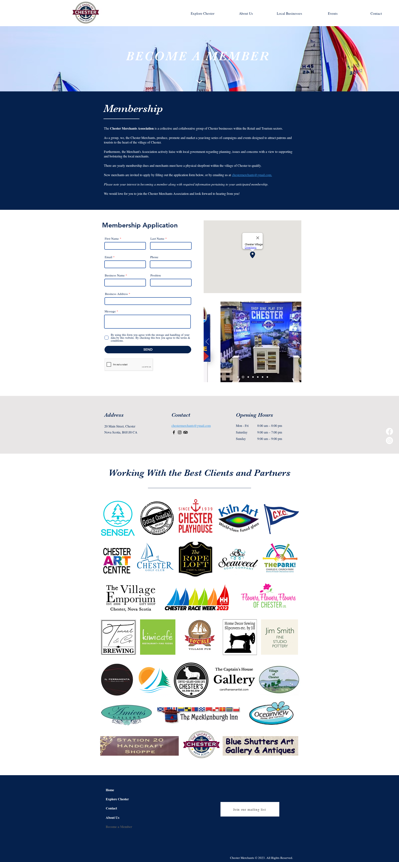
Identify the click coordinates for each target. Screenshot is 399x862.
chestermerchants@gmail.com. (252, 175)
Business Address (116, 293)
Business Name (115, 275)
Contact (111, 808)
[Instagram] (389, 440)
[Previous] (207, 341)
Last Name (157, 238)
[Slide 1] (243, 377)
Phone (154, 257)
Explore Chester (117, 799)
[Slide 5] (248, 377)
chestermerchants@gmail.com (191, 425)
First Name (112, 238)
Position (155, 275)
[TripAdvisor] (185, 432)
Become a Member (119, 826)
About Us (112, 817)
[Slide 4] (267, 377)
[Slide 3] (262, 377)
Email (108, 257)
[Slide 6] (253, 377)
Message (110, 311)
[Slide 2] (238, 377)
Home (110, 789)
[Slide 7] (258, 377)
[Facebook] (389, 431)
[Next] (297, 341)
